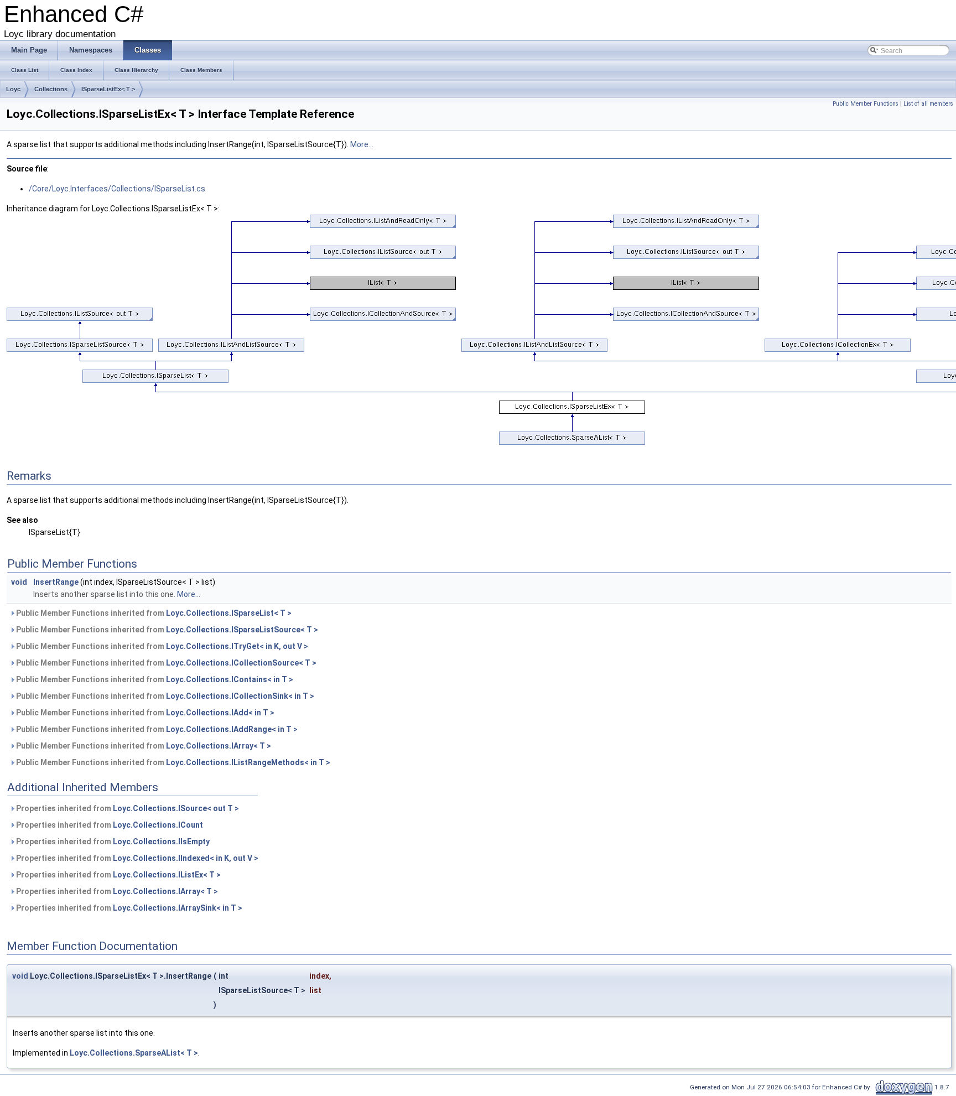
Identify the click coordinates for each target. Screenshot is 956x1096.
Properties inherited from (126, 808)
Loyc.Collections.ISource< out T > (176, 808)
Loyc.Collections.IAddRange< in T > (232, 729)
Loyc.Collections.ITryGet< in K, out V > (237, 646)
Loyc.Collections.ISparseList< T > (229, 613)
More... (361, 144)
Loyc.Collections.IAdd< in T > (220, 712)
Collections (50, 89)
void (19, 582)
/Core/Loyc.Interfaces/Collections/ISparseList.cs (117, 188)
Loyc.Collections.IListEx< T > (167, 874)
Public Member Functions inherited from (153, 613)
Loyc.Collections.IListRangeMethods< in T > (248, 762)
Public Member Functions (865, 103)
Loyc (13, 89)
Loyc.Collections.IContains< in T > (229, 679)
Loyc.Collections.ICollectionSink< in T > (240, 696)
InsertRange (56, 582)
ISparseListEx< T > (108, 89)
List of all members (928, 103)
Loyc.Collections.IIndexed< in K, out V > (185, 858)
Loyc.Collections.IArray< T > (218, 745)
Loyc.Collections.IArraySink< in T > (177, 907)
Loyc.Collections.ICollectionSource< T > (241, 662)
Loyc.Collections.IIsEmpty (161, 841)
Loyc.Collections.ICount (158, 824)
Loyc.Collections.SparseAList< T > (134, 1052)
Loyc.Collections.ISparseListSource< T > (242, 629)
